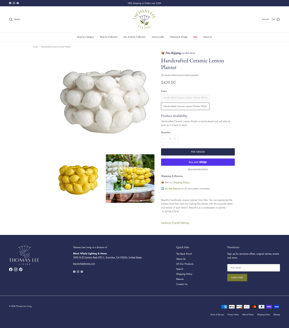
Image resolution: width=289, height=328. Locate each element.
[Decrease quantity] (163, 139)
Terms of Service (217, 314)
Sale (195, 36)
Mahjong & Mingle (178, 36)
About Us (207, 36)
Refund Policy (248, 314)
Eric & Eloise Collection (135, 36)
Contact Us (181, 284)
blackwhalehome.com (84, 263)
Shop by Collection (109, 36)
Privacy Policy (233, 314)
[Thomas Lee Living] (144, 19)
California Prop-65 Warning (175, 223)
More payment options (198, 169)
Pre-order (198, 152)
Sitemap (276, 314)
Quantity (165, 132)
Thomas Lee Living (23, 306)
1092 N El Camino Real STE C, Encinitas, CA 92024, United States (107, 257)
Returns (179, 279)
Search (179, 269)
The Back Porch (184, 254)
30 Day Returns (172, 188)
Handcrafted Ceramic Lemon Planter (56, 46)
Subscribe (237, 277)
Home (35, 46)
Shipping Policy (181, 182)
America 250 (158, 36)
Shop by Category (85, 36)
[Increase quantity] (175, 139)
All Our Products (184, 264)
